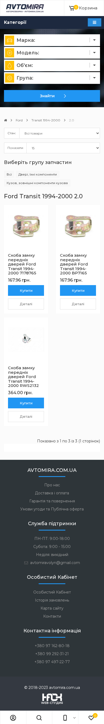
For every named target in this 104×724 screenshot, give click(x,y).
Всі (9, 174)
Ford (19, 120)
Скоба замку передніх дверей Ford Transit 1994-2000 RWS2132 (23, 376)
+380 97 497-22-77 (52, 661)
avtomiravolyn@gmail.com (54, 562)
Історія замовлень (52, 600)
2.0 (71, 120)
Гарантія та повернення (52, 501)
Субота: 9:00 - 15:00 (52, 546)
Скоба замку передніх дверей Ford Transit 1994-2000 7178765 (22, 264)
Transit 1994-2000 (45, 120)
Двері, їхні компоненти (37, 174)
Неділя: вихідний (52, 554)
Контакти (52, 616)
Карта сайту (52, 608)
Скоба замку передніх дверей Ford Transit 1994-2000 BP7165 (74, 264)
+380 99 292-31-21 (52, 653)
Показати (15, 148)
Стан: (11, 133)
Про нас (52, 485)
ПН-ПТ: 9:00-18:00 (52, 538)
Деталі (26, 304)
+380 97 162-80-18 (52, 645)
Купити (26, 290)
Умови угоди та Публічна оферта (52, 509)
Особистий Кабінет (52, 592)
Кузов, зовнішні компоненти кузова (37, 183)
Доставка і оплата (52, 493)
